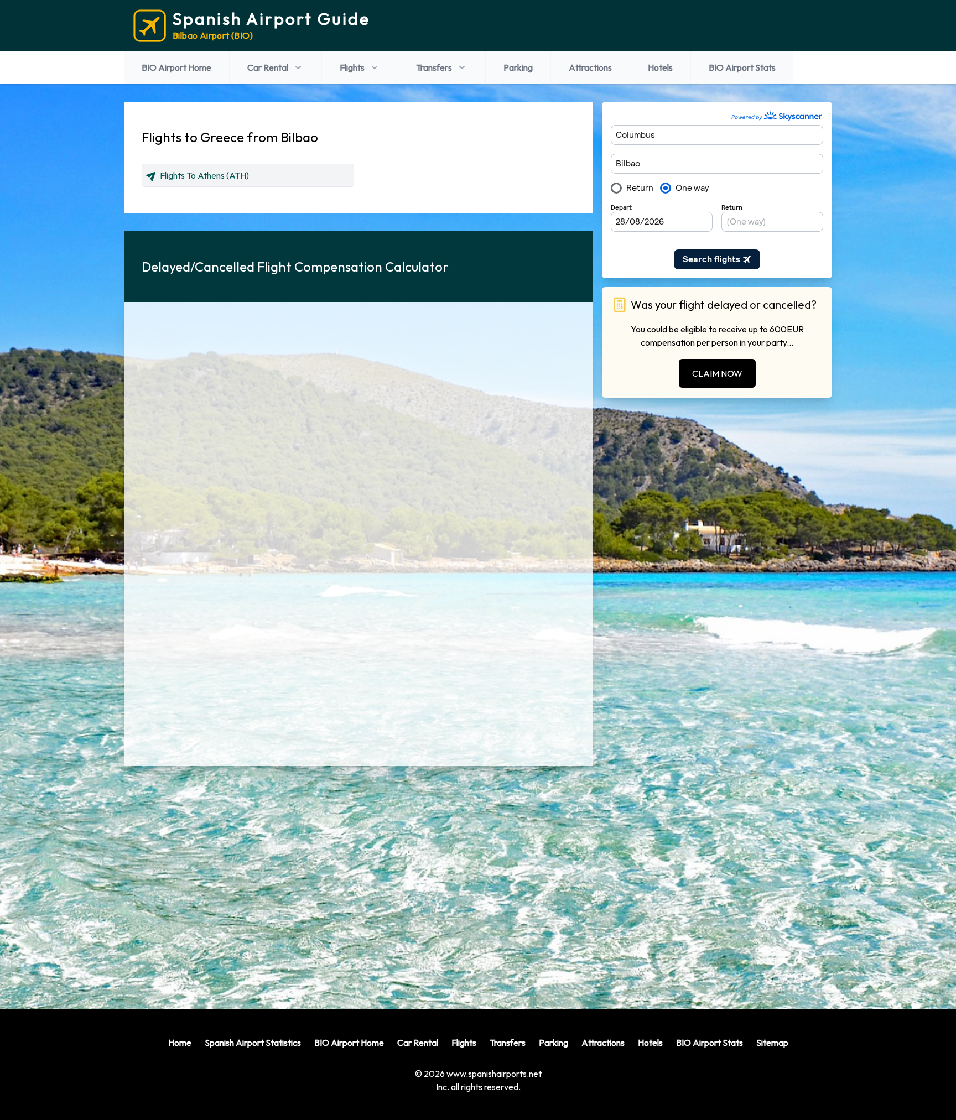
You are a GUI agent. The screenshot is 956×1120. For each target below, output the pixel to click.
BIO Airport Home (176, 67)
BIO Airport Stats (742, 67)
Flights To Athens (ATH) (204, 175)
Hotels (660, 67)
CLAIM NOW (717, 373)
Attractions (590, 67)
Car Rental (267, 67)
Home (179, 1042)
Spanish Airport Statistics (253, 1042)
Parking (518, 67)
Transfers (434, 67)
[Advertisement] (358, 878)
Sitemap (772, 1042)
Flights (352, 67)
